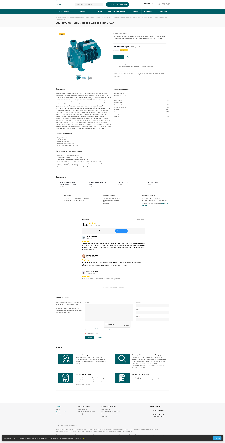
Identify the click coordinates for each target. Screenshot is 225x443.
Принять (217, 438)
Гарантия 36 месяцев (82, 355)
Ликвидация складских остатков (130, 64)
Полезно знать (105, 409)
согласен (90, 329)
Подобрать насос (61, 411)
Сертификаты (82, 414)
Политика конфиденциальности (110, 411)
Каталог (58, 406)
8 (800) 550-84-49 (149, 3)
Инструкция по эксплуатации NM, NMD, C (99, 183)
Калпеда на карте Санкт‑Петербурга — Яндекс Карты (113, 287)
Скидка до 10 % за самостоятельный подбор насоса (149, 355)
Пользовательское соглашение (110, 414)
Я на (100, 329)
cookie (84, 438)
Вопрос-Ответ (82, 409)
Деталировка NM (123, 183)
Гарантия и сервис (84, 406)
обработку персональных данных (103, 329)
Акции (58, 409)
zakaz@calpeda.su (158, 416)
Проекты (58, 414)
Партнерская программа (83, 374)
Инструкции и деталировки (141, 374)
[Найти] (101, 4)
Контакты (104, 416)
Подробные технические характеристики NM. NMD (68, 183)
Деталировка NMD (152, 183)
